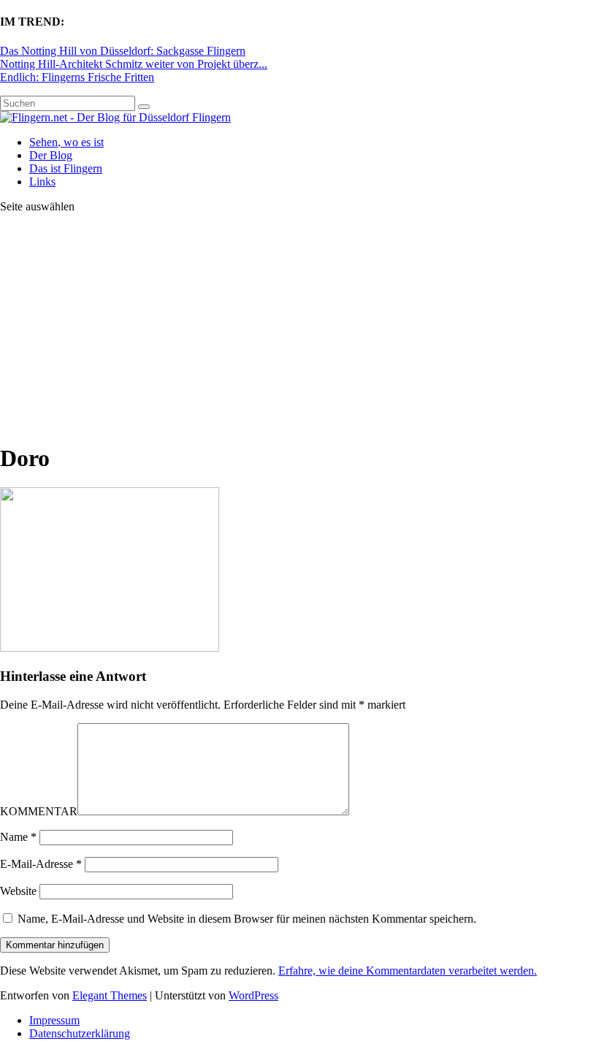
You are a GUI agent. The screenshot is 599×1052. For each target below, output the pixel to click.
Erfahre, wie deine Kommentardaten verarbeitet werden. (407, 970)
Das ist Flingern (65, 168)
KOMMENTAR (38, 811)
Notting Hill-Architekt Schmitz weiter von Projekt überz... (133, 64)
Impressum (54, 1020)
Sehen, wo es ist (66, 142)
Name (18, 837)
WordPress (253, 995)
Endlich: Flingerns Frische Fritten (77, 77)
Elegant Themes (109, 995)
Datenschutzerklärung (79, 1033)
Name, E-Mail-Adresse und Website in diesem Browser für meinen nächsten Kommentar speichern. (247, 918)
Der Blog (50, 155)
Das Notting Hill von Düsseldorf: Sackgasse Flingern (122, 51)
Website (18, 891)
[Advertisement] (299, 327)
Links (42, 181)
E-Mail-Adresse (41, 864)
